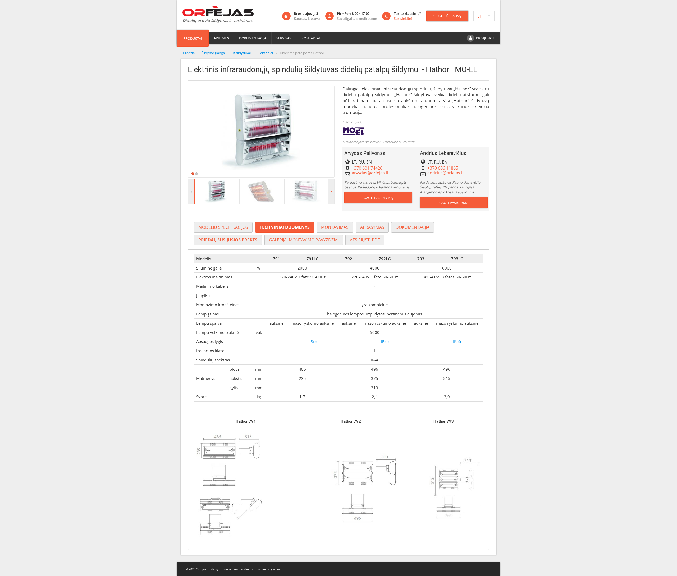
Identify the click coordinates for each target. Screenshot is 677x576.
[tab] (223, 227)
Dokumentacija (252, 38)
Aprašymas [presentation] (372, 227)
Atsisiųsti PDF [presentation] (365, 240)
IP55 (313, 341)
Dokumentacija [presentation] (412, 227)
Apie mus (221, 38)
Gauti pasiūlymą (378, 197)
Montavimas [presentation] (335, 227)
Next (342, 131)
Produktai (192, 38)
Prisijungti (485, 38)
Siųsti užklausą (447, 15)
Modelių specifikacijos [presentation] (223, 227)
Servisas (283, 38)
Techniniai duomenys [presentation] (285, 227)
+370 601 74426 (367, 168)
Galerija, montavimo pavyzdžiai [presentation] (303, 240)
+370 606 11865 (442, 168)
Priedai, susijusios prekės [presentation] (227, 240)
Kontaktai (310, 38)
